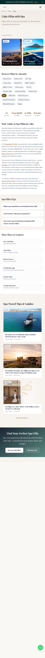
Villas (9, 11)
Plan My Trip (32, 450)
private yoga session (8, 181)
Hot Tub (28, 79)
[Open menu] (40, 7)
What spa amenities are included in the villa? (20, 206)
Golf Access (19, 87)
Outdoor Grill (7, 91)
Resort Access (23, 95)
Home (4, 11)
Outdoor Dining (20, 91)
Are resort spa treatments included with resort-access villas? (19, 222)
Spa (4, 95)
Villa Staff (12, 95)
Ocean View (7, 83)
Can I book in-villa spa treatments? (16, 214)
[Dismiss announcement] (42, 2)
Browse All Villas (14, 450)
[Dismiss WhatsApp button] (42, 645)
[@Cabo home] (4, 7)
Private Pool (7, 79)
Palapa (20, 104)
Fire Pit (29, 87)
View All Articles (21, 418)
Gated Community (9, 100)
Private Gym (33, 91)
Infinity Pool (18, 79)
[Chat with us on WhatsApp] (40, 647)
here (35, 2)
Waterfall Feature (8, 104)
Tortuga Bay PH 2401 (11, 144)
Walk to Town (7, 87)
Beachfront (18, 83)
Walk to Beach (29, 83)
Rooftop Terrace (23, 100)
